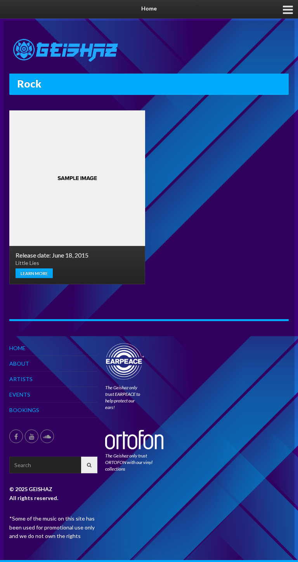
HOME (17, 348)
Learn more (34, 273)
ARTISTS (21, 379)
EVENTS (19, 394)
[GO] (89, 465)
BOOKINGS (24, 410)
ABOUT (19, 363)
